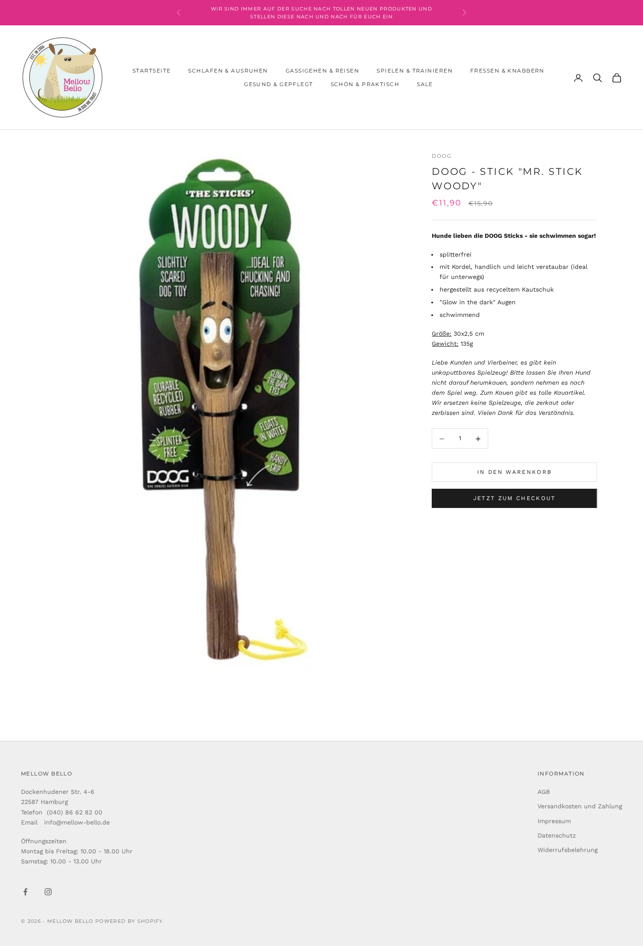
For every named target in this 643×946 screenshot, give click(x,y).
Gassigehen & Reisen (322, 70)
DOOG (441, 156)
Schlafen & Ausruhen (228, 70)
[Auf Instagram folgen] (48, 891)
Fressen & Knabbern (507, 70)
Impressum (554, 820)
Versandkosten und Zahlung (580, 806)
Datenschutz (557, 835)
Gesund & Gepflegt (278, 84)
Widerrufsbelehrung (568, 849)
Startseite (152, 70)
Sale (425, 84)
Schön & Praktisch (365, 84)
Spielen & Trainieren (415, 70)
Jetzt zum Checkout (514, 498)
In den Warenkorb (514, 472)
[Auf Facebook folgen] (25, 891)
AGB (544, 791)
